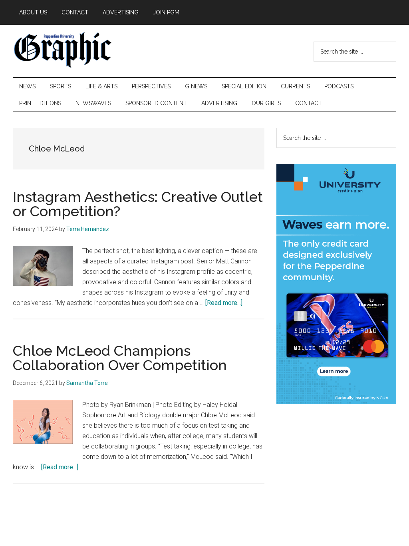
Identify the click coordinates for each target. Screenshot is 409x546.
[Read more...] (223, 303)
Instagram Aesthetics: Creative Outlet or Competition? (138, 203)
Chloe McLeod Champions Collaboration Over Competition (120, 357)
